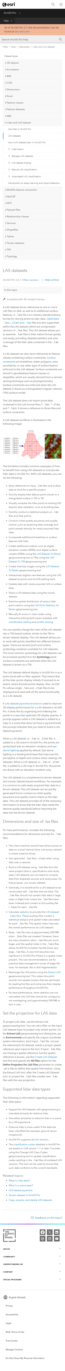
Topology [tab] (12, 256)
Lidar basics (18, 149)
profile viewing (45, 622)
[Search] (53, 4)
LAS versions (41, 1139)
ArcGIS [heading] (6, 1249)
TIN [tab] (9, 249)
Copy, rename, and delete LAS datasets (30, 1200)
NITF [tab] (9, 203)
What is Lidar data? (19, 1180)
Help (6, 20)
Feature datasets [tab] (16, 109)
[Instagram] (50, 1238)
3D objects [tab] (13, 62)
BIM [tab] (9, 76)
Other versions (30, 280)
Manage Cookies (14, 1349)
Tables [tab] (10, 236)
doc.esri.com (22, 31)
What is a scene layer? (21, 1185)
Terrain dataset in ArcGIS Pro (24, 1195)
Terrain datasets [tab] (15, 243)
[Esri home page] (8, 4)
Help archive (51, 279)
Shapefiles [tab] (12, 229)
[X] (50, 1232)
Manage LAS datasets (22, 156)
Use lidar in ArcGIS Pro (19, 129)
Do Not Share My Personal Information (25, 1358)
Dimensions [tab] (13, 89)
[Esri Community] (42, 1238)
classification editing (20, 622)
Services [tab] (11, 223)
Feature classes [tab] (15, 102)
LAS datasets (14, 136)
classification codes (24, 1144)
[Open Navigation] (61, 4)
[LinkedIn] (57, 1232)
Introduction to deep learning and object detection (34, 183)
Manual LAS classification (24, 169)
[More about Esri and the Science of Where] (9, 1236)
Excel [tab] (10, 96)
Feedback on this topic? (48, 1217)
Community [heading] (9, 1256)
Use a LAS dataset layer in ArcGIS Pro (27, 142)
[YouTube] (57, 1238)
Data (13, 47)
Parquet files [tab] (13, 209)
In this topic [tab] (10, 290)
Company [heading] (8, 1272)
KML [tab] (9, 116)
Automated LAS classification (26, 176)
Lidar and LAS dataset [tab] (19, 122)
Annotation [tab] (13, 69)
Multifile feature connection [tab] (22, 189)
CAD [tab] (9, 82)
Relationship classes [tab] (18, 216)
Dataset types (11, 56)
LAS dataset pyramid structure (22, 703)
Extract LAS (54, 972)
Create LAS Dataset (46, 1056)
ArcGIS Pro (10, 12)
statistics (24, 912)
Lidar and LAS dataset (44, 47)
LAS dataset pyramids (20, 1190)
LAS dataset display (21, 163)
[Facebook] (42, 1232)
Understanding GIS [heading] (13, 1264)
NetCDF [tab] (11, 196)
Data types (24, 47)
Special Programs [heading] (12, 1279)
